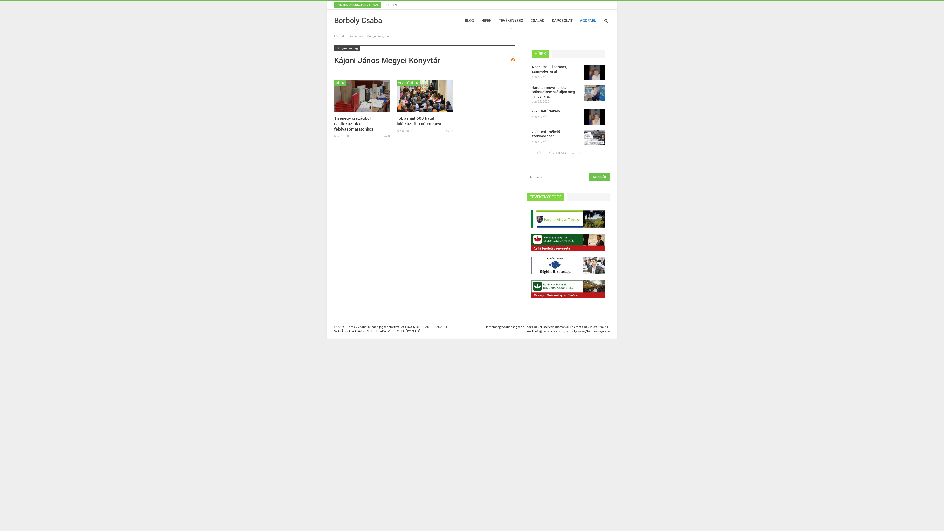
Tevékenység (511, 20)
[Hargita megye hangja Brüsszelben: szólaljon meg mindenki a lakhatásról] (594, 93)
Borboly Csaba (358, 20)
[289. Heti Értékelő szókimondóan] (594, 137)
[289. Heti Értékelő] (594, 117)
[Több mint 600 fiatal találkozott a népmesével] (424, 96)
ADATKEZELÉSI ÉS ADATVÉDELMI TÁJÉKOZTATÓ (387, 331)
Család (538, 20)
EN (395, 5)
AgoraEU (588, 20)
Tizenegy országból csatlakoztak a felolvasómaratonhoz (354, 124)
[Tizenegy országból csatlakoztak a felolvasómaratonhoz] (362, 96)
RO (387, 5)
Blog (469, 20)
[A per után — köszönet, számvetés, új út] (594, 72)
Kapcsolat (562, 20)
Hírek (486, 20)
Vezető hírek (408, 83)
